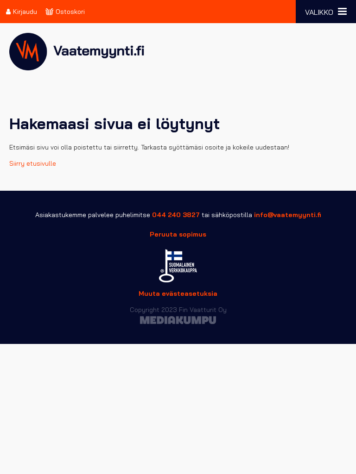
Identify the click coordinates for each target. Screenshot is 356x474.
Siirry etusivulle (32, 163)
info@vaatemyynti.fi (287, 215)
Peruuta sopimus (178, 234)
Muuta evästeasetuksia (178, 293)
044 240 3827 (176, 215)
